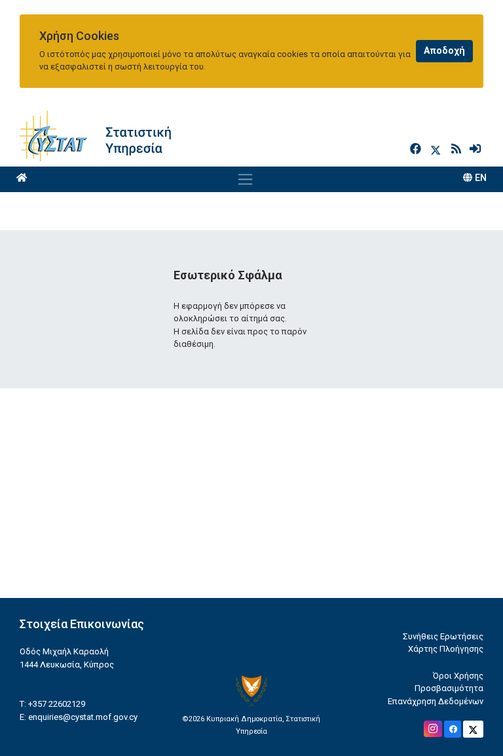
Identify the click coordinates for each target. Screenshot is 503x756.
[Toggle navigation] (245, 179)
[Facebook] (417, 149)
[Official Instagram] (433, 729)
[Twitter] (438, 149)
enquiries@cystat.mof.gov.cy (83, 717)
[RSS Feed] (457, 149)
